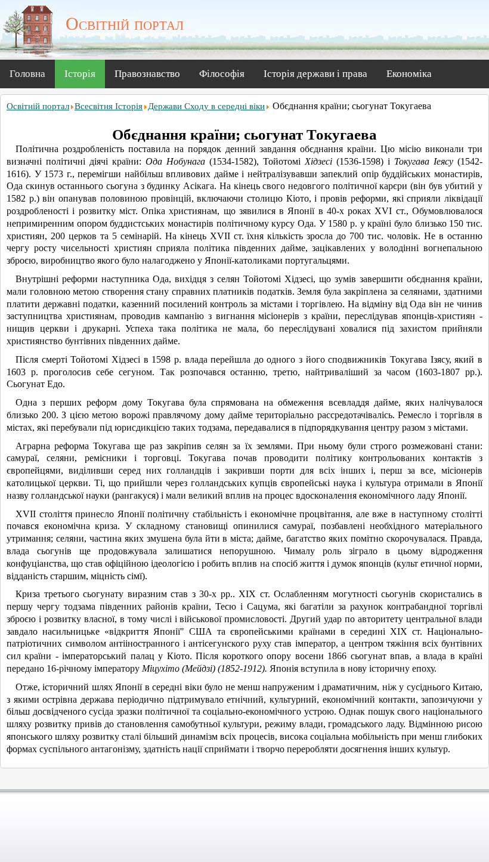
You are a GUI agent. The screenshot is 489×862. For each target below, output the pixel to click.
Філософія (221, 73)
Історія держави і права (315, 73)
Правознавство (147, 73)
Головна (27, 73)
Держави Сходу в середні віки (206, 106)
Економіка (409, 73)
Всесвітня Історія (109, 106)
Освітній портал (38, 106)
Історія (79, 73)
